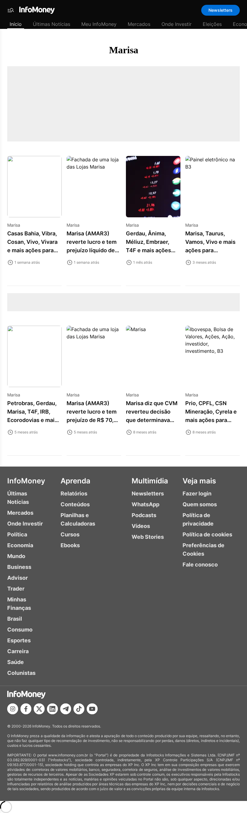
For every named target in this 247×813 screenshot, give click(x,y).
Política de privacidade (198, 519)
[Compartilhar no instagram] (12, 708)
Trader (15, 588)
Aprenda (75, 480)
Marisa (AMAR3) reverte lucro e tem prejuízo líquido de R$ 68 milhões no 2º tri (93, 250)
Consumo (20, 629)
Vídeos (141, 526)
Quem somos (200, 504)
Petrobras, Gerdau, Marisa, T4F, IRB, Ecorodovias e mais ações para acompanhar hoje (32, 420)
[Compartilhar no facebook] (25, 708)
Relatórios (74, 493)
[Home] (37, 10)
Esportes (19, 640)
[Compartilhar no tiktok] (78, 708)
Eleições (212, 24)
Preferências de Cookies (203, 549)
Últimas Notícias (51, 24)
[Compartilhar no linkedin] (52, 708)
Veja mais (199, 480)
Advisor (17, 578)
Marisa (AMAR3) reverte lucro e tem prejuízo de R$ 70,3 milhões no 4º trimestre (92, 420)
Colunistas (21, 673)
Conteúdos (75, 504)
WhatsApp (145, 504)
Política (17, 534)
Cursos (70, 534)
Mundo (16, 556)
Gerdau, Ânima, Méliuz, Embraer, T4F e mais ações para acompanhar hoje (148, 250)
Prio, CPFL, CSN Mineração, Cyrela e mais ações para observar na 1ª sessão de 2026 (211, 420)
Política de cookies (207, 534)
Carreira (18, 651)
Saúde (15, 662)
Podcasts (144, 515)
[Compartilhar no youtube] (92, 708)
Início (16, 24)
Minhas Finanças (19, 603)
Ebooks (70, 545)
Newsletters (220, 10)
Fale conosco (200, 564)
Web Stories (148, 537)
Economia (20, 545)
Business (19, 567)
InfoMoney (26, 480)
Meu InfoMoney (99, 24)
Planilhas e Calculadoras (78, 519)
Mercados (139, 24)
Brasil (14, 619)
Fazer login (197, 493)
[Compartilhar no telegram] (65, 708)
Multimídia (150, 480)
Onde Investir (176, 24)
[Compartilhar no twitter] (39, 708)
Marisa (123, 50)
